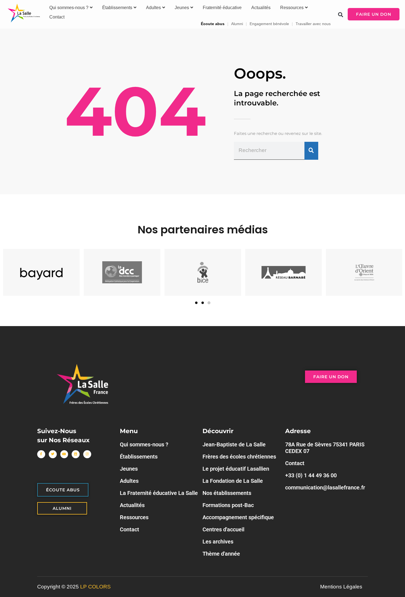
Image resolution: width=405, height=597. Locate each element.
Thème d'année (221, 553)
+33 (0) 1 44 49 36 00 (311, 475)
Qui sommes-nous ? (68, 7)
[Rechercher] (311, 150)
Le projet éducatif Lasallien (235, 468)
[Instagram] (87, 454)
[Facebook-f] (41, 454)
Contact (56, 17)
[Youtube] (64, 454)
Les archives (217, 541)
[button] (340, 14)
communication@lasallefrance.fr (325, 487)
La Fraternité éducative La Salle (159, 493)
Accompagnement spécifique (238, 517)
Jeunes (182, 7)
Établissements (117, 7)
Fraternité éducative (222, 7)
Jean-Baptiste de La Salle (234, 444)
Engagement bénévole (269, 24)
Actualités (261, 7)
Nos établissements (226, 493)
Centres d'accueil (223, 529)
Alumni (237, 24)
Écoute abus (213, 24)
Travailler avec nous (313, 24)
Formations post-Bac (228, 505)
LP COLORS (95, 587)
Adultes (153, 7)
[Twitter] (53, 454)
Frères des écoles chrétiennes (239, 456)
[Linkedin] (76, 454)
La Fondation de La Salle (232, 481)
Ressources (292, 7)
